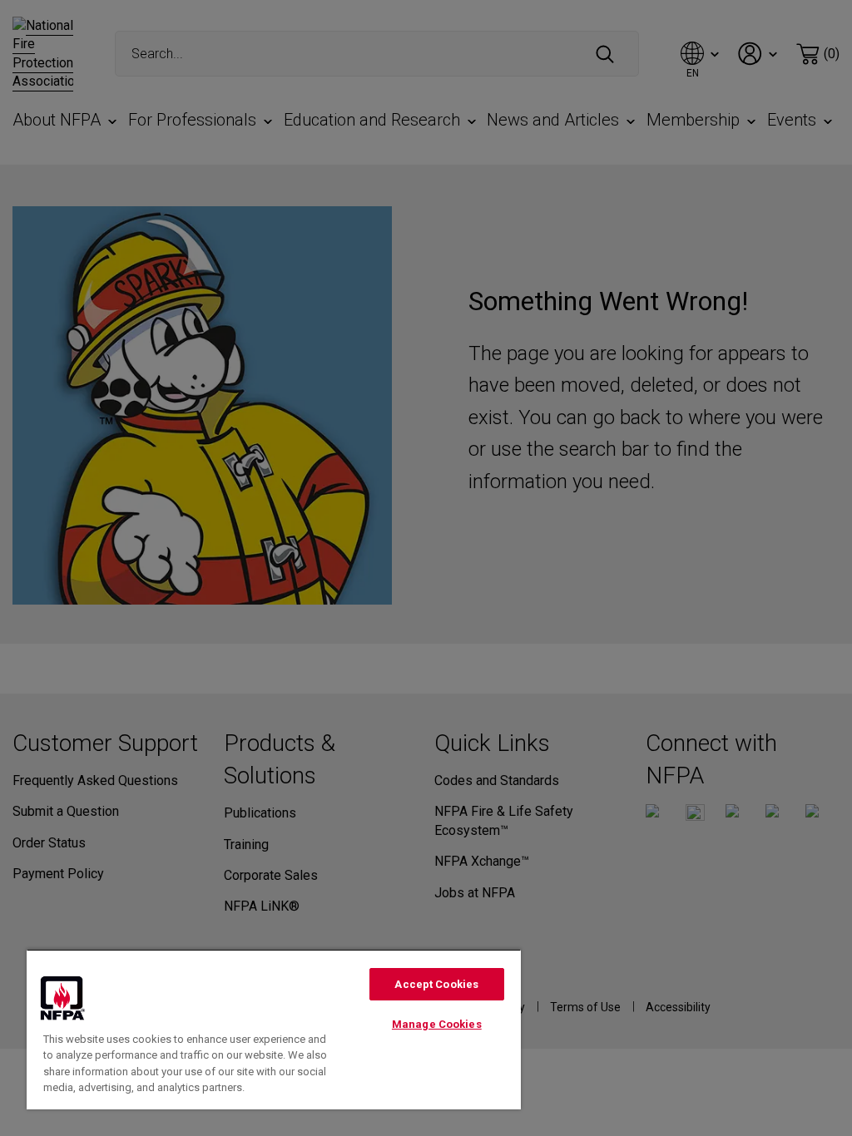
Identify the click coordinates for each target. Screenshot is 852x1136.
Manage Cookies (437, 1024)
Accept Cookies (436, 984)
